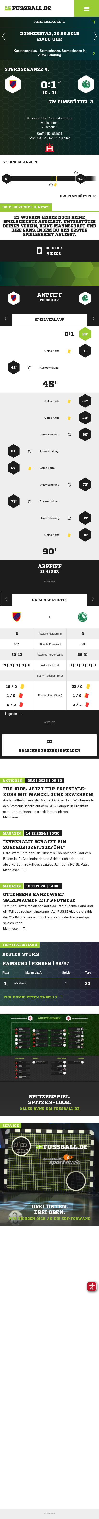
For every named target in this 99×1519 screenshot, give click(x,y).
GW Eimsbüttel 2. (71, 101)
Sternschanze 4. (27, 69)
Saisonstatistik (49, 600)
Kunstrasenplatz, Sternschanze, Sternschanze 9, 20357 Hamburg (50, 53)
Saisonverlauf (93, 598)
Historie (6, 598)
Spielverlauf (49, 319)
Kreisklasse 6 (49, 21)
